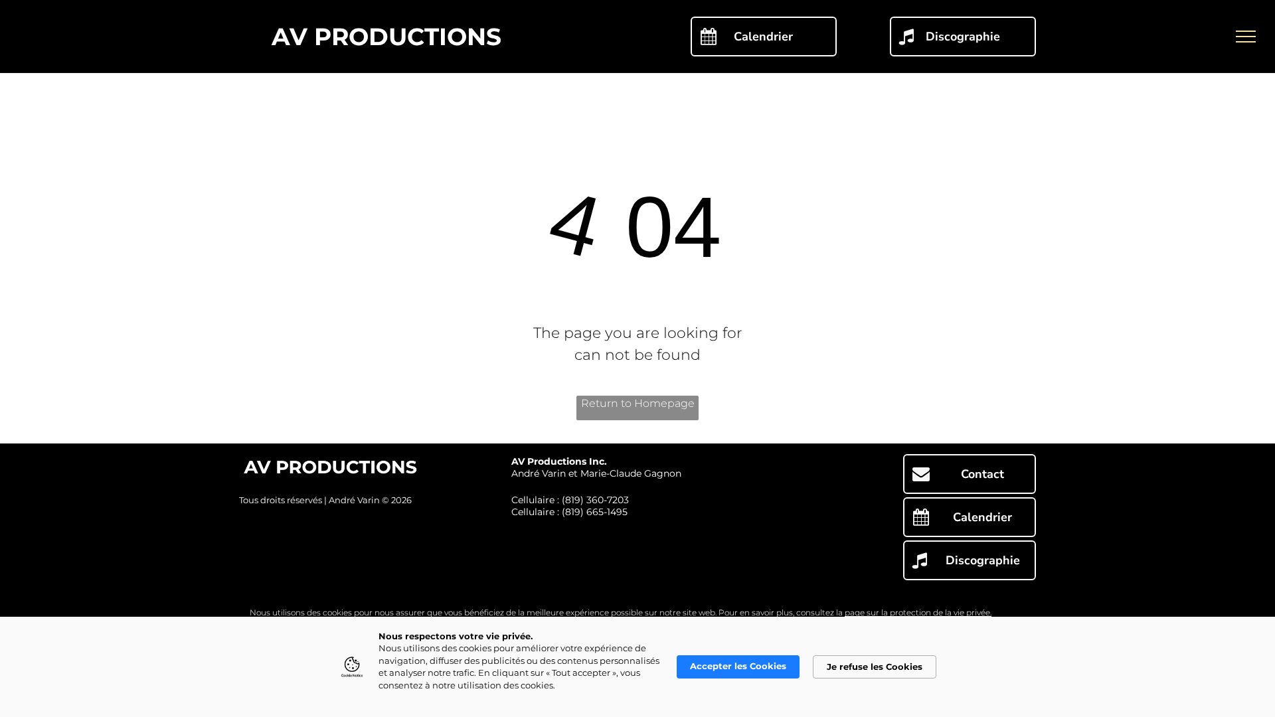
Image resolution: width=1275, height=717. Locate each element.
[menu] (1246, 36)
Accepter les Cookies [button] (738, 666)
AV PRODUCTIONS (386, 36)
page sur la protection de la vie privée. (918, 612)
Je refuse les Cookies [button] (874, 666)
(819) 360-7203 (595, 500)
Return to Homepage (638, 403)
